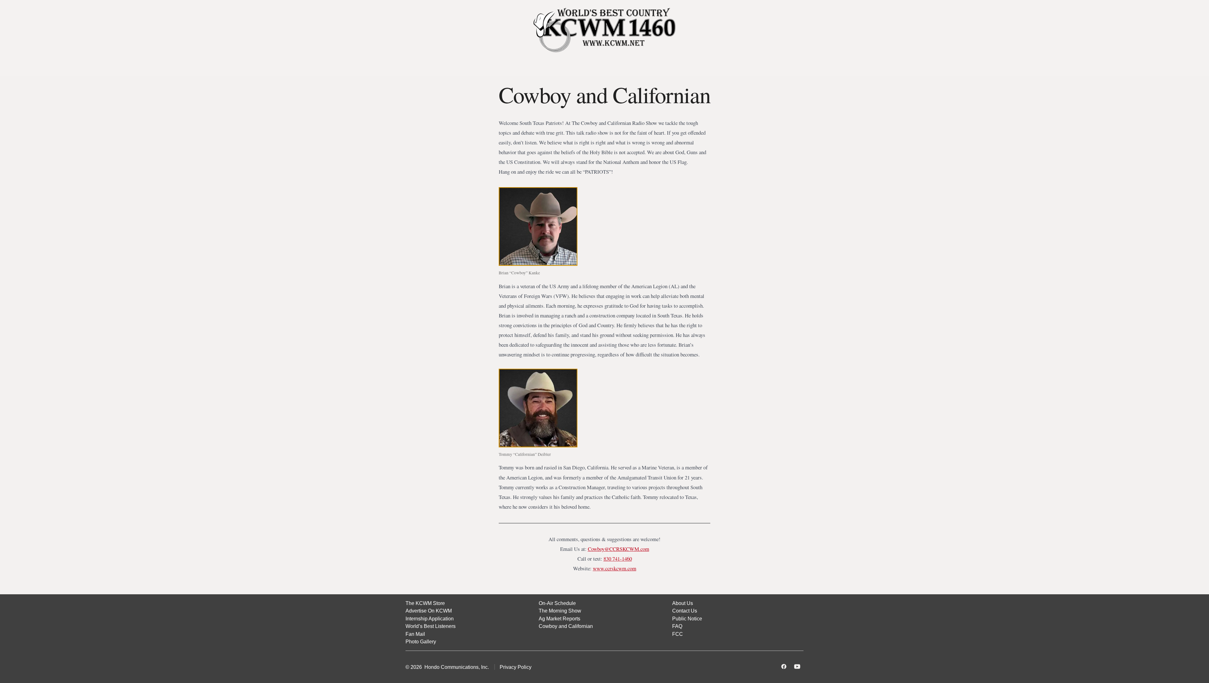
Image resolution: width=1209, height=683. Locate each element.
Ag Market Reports (559, 618)
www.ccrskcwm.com (614, 568)
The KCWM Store (425, 603)
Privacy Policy (515, 667)
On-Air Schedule (557, 603)
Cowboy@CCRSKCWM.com (618, 548)
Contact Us (684, 610)
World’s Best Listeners (431, 626)
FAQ (677, 626)
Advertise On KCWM (429, 610)
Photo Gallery (421, 641)
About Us (682, 603)
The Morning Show (560, 610)
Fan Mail (415, 634)
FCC (677, 634)
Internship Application (430, 618)
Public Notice (687, 618)
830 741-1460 (618, 558)
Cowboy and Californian (566, 626)
